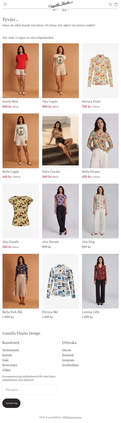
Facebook (68, 354)
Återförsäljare (70, 364)
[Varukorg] (116, 4)
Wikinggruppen (72, 417)
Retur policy (9, 364)
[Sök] (110, 4)
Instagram (68, 359)
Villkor (6, 369)
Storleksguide (10, 349)
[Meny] (5, 4)
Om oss (66, 349)
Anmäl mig (11, 403)
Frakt (5, 359)
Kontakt (7, 354)
